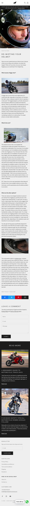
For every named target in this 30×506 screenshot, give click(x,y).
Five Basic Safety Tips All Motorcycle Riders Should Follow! (13, 420)
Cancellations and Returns (8, 464)
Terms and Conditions (7, 466)
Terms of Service (14, 311)
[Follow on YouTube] (10, 496)
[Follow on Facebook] (2, 496)
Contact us (4, 482)
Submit (6, 336)
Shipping (4, 469)
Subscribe (7, 453)
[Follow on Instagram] (6, 496)
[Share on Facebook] (5, 297)
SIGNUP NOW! (21, 8)
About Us (4, 479)
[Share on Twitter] (11, 297)
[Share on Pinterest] (18, 297)
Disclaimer (4, 472)
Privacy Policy (5, 311)
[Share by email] (25, 297)
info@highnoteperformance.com (9, 491)
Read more (4, 383)
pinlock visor (18, 258)
